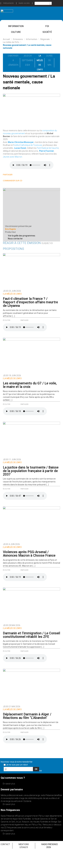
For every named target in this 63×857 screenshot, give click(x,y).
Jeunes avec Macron (12, 157)
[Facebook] (23, 175)
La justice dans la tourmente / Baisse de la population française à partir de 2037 (30, 470)
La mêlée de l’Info (11, 42)
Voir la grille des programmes (21, 235)
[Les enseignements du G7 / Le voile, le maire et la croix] (31, 355)
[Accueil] (7, 12)
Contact (5, 844)
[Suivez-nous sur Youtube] (54, 770)
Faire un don (24, 3)
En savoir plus (8, 783)
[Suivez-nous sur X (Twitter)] (49, 770)
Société (47, 32)
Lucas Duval (20, 148)
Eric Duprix (10, 229)
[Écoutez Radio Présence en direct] (26, 13)
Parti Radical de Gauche (48, 148)
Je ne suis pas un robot (17, 765)
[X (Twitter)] (20, 175)
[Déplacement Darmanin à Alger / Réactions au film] (31, 686)
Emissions (18, 39)
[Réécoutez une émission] (56, 13)
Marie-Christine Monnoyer (21, 142)
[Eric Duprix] (31, 206)
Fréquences (8, 3)
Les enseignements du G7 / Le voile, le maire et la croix (30, 385)
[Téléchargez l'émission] (57, 56)
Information (16, 26)
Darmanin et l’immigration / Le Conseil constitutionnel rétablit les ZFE (31, 635)
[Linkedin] (16, 175)
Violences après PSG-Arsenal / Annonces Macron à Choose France (29, 553)
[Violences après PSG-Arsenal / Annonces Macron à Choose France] (31, 524)
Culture (16, 32)
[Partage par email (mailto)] (27, 175)
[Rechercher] (50, 3)
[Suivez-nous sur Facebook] (44, 770)
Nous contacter (15, 238)
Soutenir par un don (52, 807)
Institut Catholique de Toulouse (28, 145)
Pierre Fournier (46, 151)
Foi (47, 26)
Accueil (6, 39)
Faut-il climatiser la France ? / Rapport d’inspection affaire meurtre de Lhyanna (30, 302)
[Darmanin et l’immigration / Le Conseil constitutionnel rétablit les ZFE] (31, 605)
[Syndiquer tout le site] (60, 770)
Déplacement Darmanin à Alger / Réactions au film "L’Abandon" (27, 716)
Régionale (45, 39)
